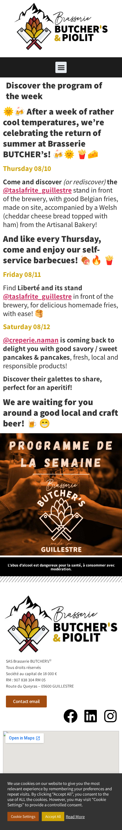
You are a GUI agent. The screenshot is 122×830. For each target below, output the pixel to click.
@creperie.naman (31, 340)
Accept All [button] (53, 816)
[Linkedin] (90, 716)
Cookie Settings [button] (23, 816)
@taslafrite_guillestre (37, 190)
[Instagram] (110, 716)
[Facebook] (70, 716)
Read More (75, 816)
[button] (61, 67)
